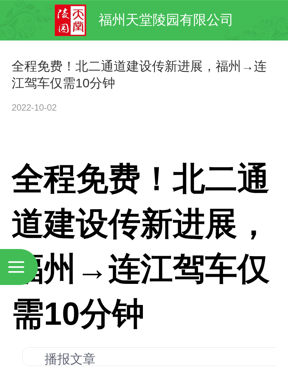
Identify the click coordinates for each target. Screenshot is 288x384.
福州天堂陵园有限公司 (166, 19)
